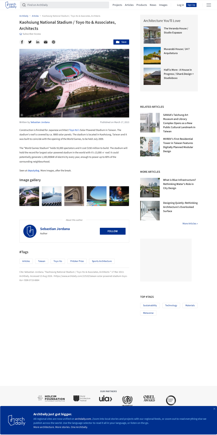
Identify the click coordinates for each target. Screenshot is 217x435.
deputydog (33, 170)
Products (141, 5)
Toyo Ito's (74, 130)
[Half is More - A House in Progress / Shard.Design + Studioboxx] (152, 76)
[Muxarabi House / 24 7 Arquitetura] (152, 55)
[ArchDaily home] (10, 5)
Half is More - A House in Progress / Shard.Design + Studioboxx (179, 74)
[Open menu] (209, 5)
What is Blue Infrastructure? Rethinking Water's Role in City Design (179, 184)
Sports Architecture (102, 261)
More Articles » (190, 223)
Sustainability (150, 305)
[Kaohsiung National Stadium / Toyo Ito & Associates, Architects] (29, 196)
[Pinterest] (53, 42)
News (153, 5)
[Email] (45, 42)
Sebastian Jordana (55, 228)
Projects (117, 5)
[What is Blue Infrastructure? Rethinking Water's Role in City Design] (150, 187)
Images (163, 5)
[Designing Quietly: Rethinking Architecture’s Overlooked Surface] (150, 210)
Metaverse (148, 313)
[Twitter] (29, 42)
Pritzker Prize (77, 261)
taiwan (41, 261)
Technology (171, 305)
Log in (180, 5)
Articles (129, 5)
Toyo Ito (58, 261)
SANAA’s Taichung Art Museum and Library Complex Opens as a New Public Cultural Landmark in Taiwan (179, 123)
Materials (190, 305)
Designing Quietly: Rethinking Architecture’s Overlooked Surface (180, 207)
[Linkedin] (37, 42)
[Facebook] (22, 42)
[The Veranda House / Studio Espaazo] (152, 35)
